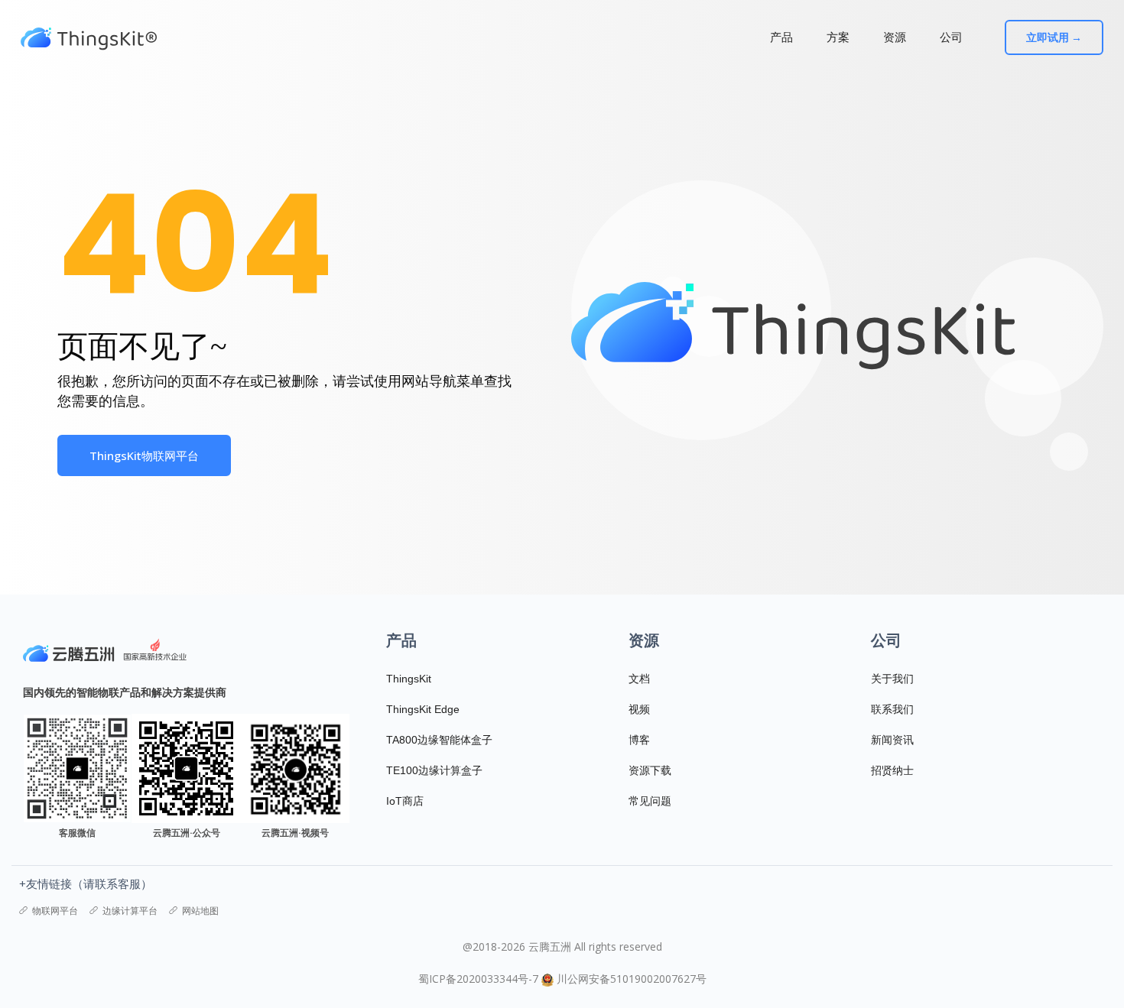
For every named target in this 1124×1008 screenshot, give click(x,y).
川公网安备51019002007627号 (632, 978)
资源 (894, 37)
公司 (951, 37)
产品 (781, 37)
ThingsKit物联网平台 (144, 455)
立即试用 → (1054, 37)
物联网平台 (55, 910)
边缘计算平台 (130, 910)
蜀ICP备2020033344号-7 (478, 978)
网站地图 (200, 910)
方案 (838, 37)
